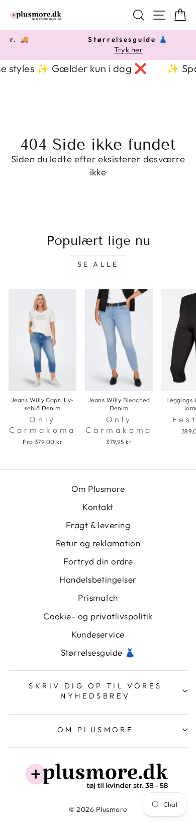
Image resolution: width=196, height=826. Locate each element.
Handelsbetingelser (97, 579)
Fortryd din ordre (98, 561)
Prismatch (98, 597)
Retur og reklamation (98, 543)
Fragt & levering (98, 525)
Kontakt (97, 506)
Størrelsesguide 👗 (98, 652)
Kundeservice (98, 634)
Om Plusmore (98, 488)
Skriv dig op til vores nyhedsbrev (95, 691)
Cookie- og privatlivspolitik (98, 616)
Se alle (98, 264)
